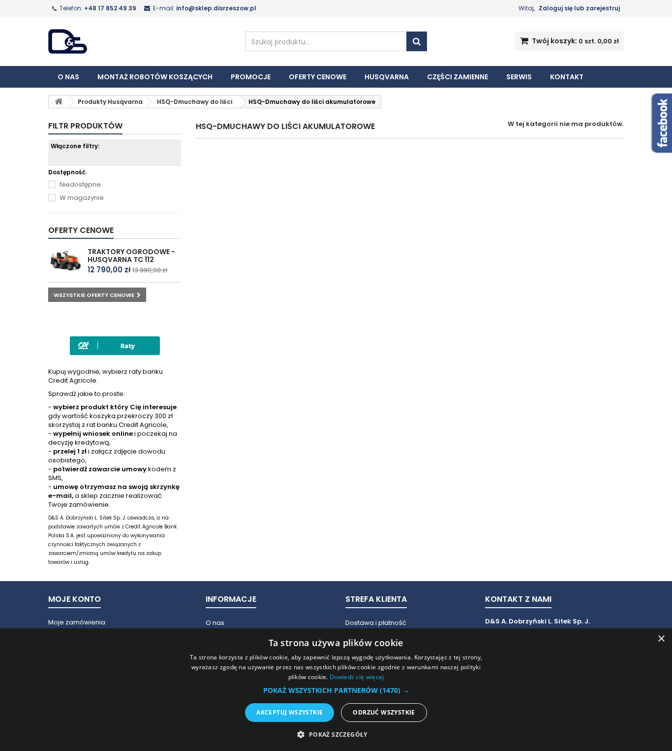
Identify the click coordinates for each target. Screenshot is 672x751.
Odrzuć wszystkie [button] (384, 712)
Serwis (519, 77)
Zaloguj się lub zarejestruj (579, 8)
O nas (68, 77)
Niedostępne (80, 184)
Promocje (251, 77)
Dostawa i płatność (375, 622)
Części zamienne (457, 77)
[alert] (336, 689)
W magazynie (82, 198)
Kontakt (566, 77)
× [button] (661, 639)
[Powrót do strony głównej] (58, 102)
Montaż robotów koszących (155, 77)
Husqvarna (387, 77)
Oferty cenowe (317, 77)
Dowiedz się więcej (357, 677)
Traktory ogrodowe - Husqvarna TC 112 (131, 255)
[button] (336, 690)
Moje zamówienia (76, 622)
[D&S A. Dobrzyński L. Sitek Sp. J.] (139, 41)
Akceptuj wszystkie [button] (289, 712)
